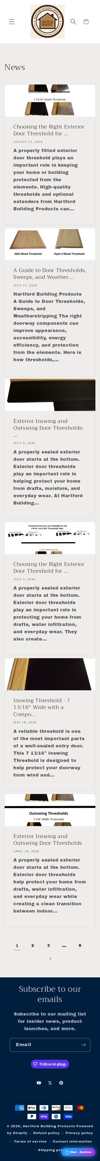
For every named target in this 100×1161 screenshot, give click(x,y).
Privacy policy (79, 1133)
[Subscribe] (83, 1045)
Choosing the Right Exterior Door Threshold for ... (49, 130)
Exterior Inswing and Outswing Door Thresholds (47, 840)
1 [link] (17, 945)
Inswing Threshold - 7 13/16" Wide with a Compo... (41, 707)
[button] (11, 21)
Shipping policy (53, 1150)
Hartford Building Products (49, 1126)
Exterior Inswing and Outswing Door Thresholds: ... (48, 428)
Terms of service (30, 1141)
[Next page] (50, 958)
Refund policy (46, 1133)
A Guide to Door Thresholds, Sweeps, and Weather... (49, 274)
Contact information (72, 1141)
